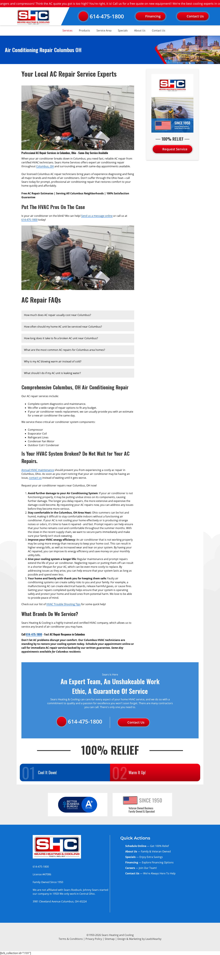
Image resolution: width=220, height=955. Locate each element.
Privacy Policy (94, 939)
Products (84, 30)
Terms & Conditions (71, 939)
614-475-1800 (107, 16)
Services (67, 30)
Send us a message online (97, 216)
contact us (35, 478)
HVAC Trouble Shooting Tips (63, 604)
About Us (139, 30)
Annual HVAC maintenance (37, 470)
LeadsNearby (153, 939)
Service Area (103, 30)
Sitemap (110, 939)
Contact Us (158, 30)
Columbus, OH (45, 166)
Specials (123, 30)
